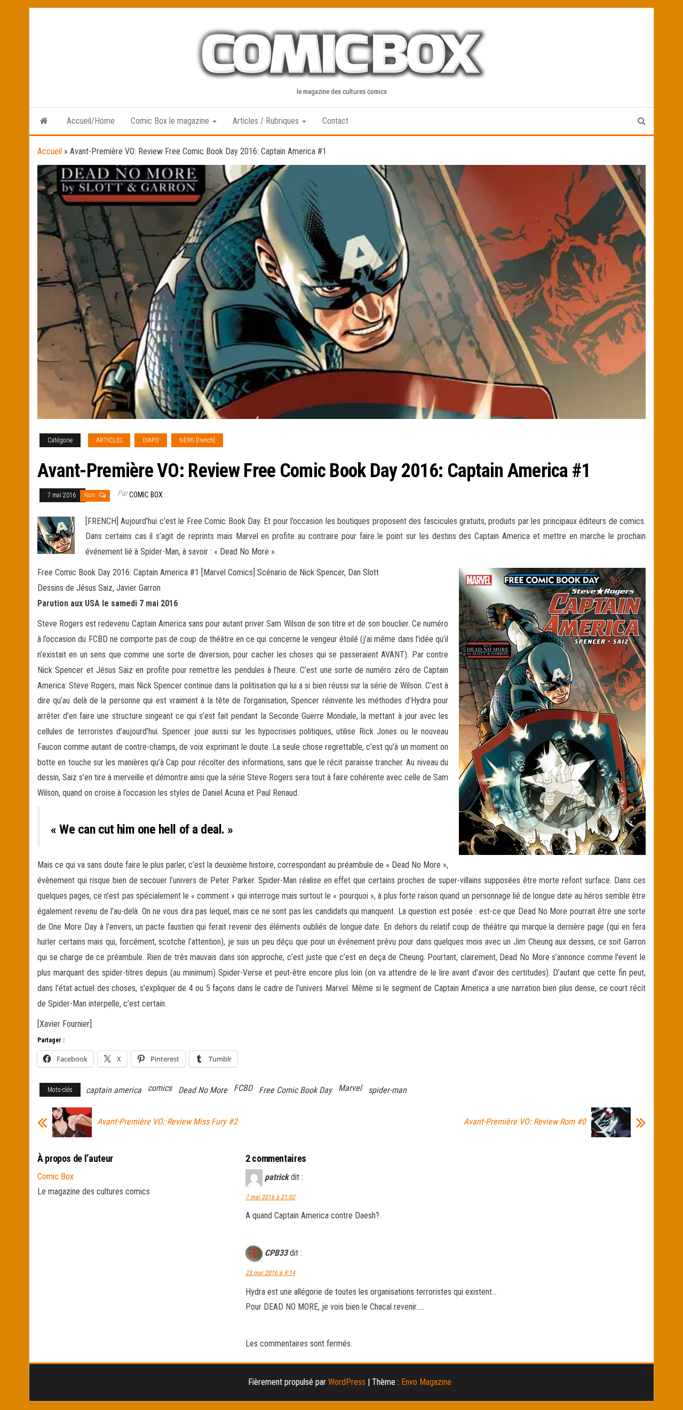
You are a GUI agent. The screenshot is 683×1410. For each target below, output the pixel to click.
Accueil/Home (91, 121)
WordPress (347, 1382)
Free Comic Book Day (295, 1090)
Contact (335, 121)
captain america (113, 1090)
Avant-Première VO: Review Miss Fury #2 (167, 1122)
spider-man (387, 1090)
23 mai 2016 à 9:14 (270, 1273)
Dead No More (202, 1090)
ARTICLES (109, 440)
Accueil (49, 151)
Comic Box (146, 494)
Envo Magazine (426, 1382)
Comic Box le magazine (171, 121)
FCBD (243, 1088)
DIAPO (150, 440)
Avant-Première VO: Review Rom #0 (525, 1122)
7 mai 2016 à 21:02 (270, 1197)
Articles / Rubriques (267, 121)
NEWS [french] (197, 440)
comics (160, 1088)
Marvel (350, 1088)
